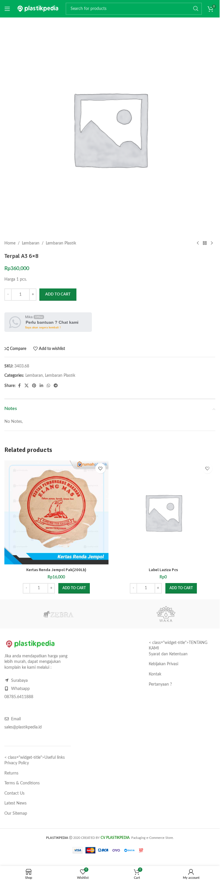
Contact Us (14, 793)
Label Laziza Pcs (163, 569)
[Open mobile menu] (7, 9)
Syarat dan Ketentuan (168, 654)
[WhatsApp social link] (48, 386)
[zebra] (58, 614)
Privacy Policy (16, 763)
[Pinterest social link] (34, 386)
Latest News (15, 803)
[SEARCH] (196, 9)
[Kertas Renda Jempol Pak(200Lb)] (56, 512)
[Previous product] (197, 243)
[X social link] (26, 386)
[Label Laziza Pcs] (163, 512)
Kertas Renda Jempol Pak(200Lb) (56, 569)
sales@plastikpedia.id (23, 727)
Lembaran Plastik (61, 243)
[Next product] (211, 243)
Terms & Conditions (22, 783)
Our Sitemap (15, 813)
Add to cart (58, 294)
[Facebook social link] (19, 386)
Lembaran (30, 243)
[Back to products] (204, 243)
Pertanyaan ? (160, 684)
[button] (74, 588)
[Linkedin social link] (41, 386)
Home (9, 243)
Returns (11, 773)
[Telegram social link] (56, 386)
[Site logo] (38, 9)
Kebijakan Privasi (163, 664)
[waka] (166, 614)
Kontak (155, 674)
